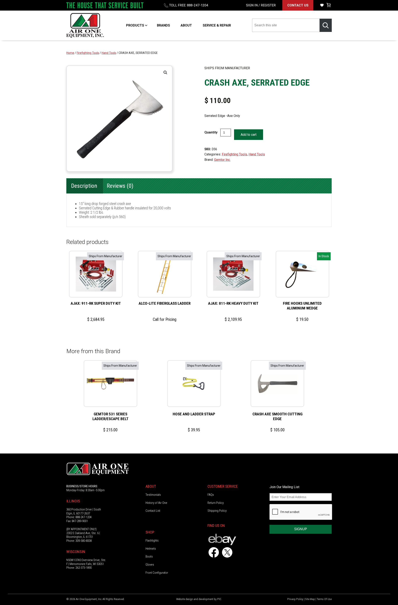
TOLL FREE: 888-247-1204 (188, 5)
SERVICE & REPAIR (217, 25)
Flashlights (152, 540)
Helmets (151, 548)
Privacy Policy (295, 599)
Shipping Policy (217, 511)
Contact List (153, 511)
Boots (149, 556)
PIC (219, 599)
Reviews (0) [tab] (120, 185)
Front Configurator (157, 573)
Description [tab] (84, 185)
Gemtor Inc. (222, 160)
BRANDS (163, 25)
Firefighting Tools (88, 53)
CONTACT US (297, 5)
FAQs (210, 495)
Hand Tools (109, 53)
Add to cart (248, 135)
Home (70, 53)
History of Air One (156, 503)
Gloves (150, 564)
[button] (165, 72)
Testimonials (153, 495)
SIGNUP (300, 529)
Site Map (310, 599)
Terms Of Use (324, 599)
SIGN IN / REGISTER (261, 5)
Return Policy (215, 503)
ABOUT (186, 25)
